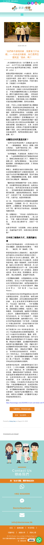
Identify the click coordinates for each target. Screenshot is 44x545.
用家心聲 (33, 532)
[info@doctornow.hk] (22, 515)
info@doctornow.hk (22, 522)
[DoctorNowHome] (22, 500)
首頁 (11, 528)
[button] (22, 14)
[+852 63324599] (22, 486)
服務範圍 (20, 528)
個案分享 (22, 532)
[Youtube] (36, 3)
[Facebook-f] (28, 3)
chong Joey (12, 421)
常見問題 (31, 528)
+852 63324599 (22, 494)
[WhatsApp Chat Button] (39, 540)
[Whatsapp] (39, 3)
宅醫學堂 (11, 532)
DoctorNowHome (22, 508)
